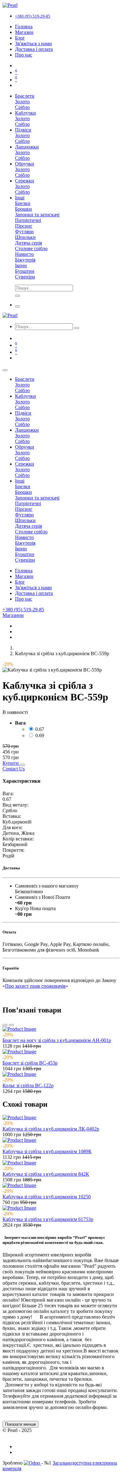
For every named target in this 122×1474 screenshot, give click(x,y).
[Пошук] (76, 328)
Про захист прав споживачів (35, 986)
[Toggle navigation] (17, 306)
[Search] (17, 296)
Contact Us (14, 768)
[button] (11, 763)
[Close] (5, 370)
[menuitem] (24, 26)
